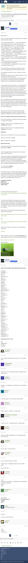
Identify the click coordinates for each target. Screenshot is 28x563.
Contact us (3, 550)
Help (2, 555)
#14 (26, 511)
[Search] (26, 1)
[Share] (25, 32)
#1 (26, 32)
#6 (26, 395)
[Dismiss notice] (25, 5)
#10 (26, 445)
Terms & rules (3, 552)
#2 (26, 265)
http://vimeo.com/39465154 (7, 240)
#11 (26, 457)
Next (16, 23)
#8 (26, 420)
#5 (26, 382)
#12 (26, 477)
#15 (26, 526)
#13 (26, 494)
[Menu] (1, 1)
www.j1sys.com (15, 88)
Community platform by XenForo (12, 561)
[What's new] (23, 1)
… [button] (11, 23)
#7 (26, 408)
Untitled (3, 231)
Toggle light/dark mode (5, 548)
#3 (26, 355)
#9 (26, 432)
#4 (26, 368)
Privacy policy (3, 553)
